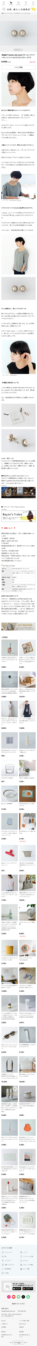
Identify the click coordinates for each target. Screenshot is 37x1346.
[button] (3, 34)
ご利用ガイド (4, 1324)
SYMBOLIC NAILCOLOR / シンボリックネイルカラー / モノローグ (9, 659)
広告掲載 (3, 1327)
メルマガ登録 (18, 67)
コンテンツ (18, 4)
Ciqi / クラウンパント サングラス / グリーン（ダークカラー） (9, 1046)
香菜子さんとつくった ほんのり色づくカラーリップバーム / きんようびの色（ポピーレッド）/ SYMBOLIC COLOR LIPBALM (9, 1200)
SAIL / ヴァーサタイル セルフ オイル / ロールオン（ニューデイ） (9, 1139)
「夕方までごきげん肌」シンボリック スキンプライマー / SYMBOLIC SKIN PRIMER (27, 1015)
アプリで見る (17, 1342)
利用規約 (21, 1327)
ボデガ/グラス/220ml (7, 778)
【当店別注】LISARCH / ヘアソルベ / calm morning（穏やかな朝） (27, 1105)
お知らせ (3, 1320)
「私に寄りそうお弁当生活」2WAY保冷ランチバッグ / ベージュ (27, 865)
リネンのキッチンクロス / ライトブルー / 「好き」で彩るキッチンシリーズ (9, 833)
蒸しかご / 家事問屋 (6, 803)
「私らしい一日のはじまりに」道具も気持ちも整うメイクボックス (27, 691)
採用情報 (21, 1331)
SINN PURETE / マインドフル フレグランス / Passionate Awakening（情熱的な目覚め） (9, 691)
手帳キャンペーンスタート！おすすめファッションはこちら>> (16, 13)
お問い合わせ (22, 1324)
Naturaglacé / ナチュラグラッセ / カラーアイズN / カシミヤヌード (27, 1168)
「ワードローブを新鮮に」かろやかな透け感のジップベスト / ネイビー (27, 720)
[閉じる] (23, 1343)
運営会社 (3, 1331)
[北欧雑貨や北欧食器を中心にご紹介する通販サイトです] (18, 9)
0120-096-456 (22, 1311)
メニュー (33, 4)
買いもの (11, 4)
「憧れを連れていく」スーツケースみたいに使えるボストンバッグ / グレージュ (27, 894)
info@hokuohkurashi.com (8, 1311)
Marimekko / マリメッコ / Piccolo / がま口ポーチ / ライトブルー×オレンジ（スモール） (27, 1139)
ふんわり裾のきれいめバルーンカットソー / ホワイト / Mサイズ (9, 894)
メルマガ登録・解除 (24, 1320)
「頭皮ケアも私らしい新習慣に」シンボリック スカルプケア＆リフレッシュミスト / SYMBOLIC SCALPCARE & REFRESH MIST (9, 926)
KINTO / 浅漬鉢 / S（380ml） (26, 778)
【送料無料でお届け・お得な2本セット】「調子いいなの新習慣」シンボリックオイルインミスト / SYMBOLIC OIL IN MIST (9, 1107)
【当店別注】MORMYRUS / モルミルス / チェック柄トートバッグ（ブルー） (9, 1232)
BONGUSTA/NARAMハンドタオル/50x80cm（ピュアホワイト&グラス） (9, 1168)
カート (26, 4)
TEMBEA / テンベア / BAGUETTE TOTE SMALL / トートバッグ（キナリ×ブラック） (9, 1076)
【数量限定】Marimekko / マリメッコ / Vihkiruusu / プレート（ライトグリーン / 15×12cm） (27, 1232)
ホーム (3, 4)
